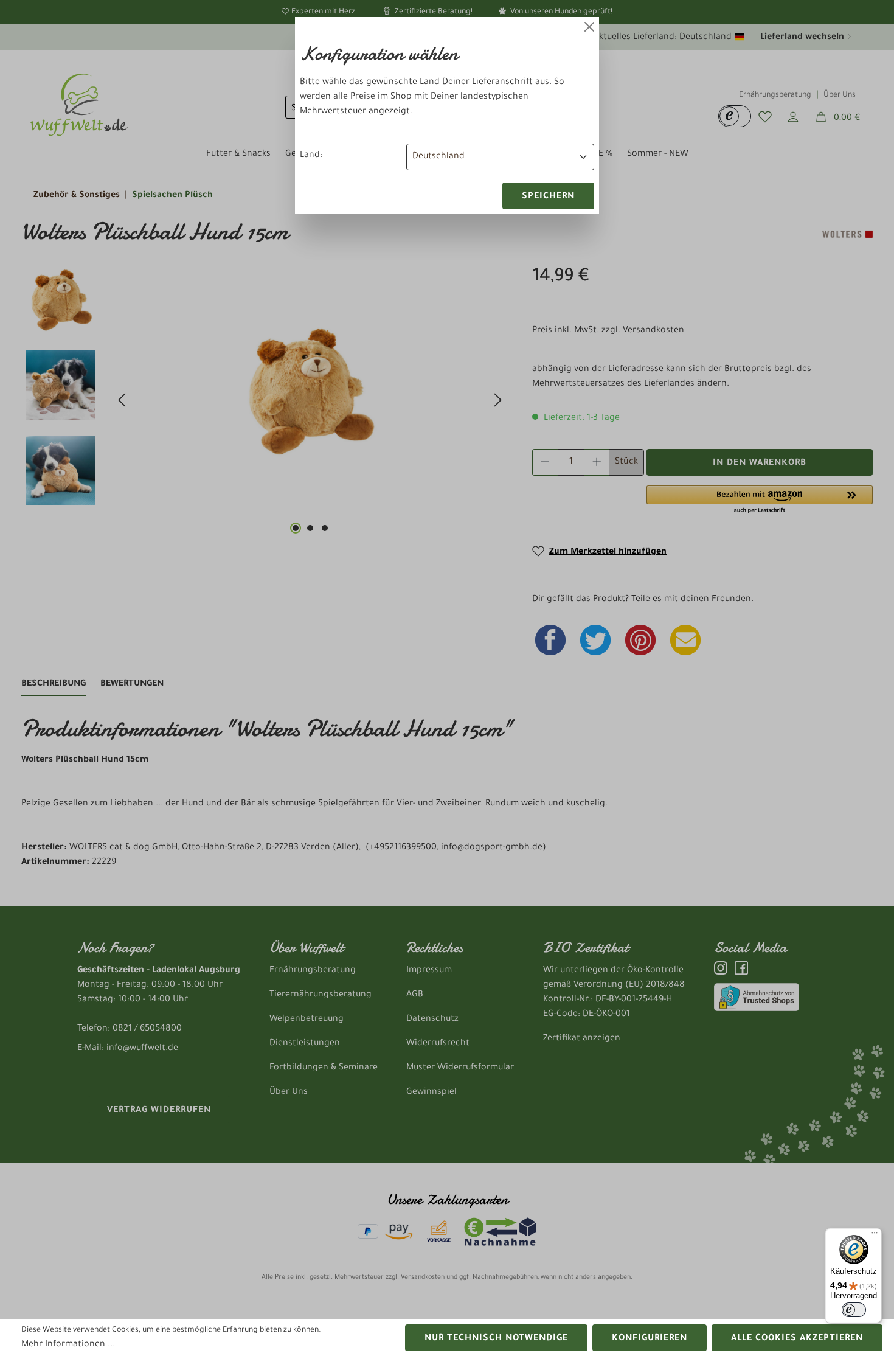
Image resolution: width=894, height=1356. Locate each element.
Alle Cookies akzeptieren (797, 1339)
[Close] (589, 26)
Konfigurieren (649, 1339)
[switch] (854, 1309)
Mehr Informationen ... (68, 1345)
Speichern (548, 197)
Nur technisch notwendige (496, 1339)
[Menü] (874, 1235)
